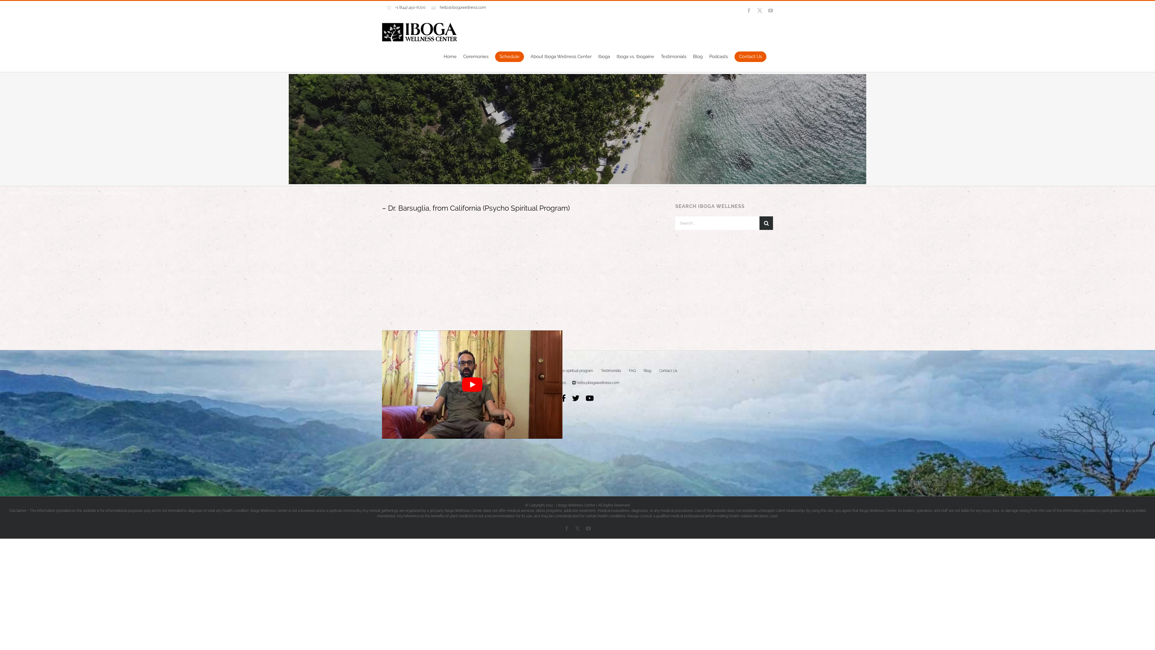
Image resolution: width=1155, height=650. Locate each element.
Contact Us (668, 396)
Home (15, 218)
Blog (647, 396)
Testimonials (611, 396)
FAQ (632, 396)
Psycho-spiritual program (573, 396)
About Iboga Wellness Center (521, 396)
